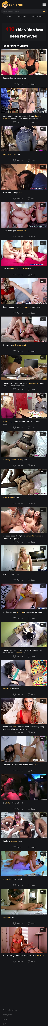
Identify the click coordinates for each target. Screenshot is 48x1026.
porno (24, 459)
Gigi (4, 803)
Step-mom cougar (11, 192)
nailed (16, 498)
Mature (6, 269)
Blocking (14, 841)
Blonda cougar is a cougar (14, 307)
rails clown (15, 688)
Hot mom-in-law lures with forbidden (18, 765)
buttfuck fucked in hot (18, 269)
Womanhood (17, 803)
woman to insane (33, 536)
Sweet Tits (7, 879)
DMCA (5, 1019)
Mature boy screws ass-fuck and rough (19, 116)
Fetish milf (7, 688)
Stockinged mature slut (12, 459)
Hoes (19, 841)
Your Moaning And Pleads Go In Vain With (20, 955)
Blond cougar (8, 421)
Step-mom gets (10, 231)
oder (24, 653)
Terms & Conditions (10, 1010)
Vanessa (20, 612)
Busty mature (8, 498)
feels (14, 726)
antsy (27, 307)
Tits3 (12, 917)
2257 (4, 1024)
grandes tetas (32, 383)
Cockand (7, 841)
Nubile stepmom (10, 612)
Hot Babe (40, 955)
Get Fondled (16, 879)
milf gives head (19, 345)
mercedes (18, 653)
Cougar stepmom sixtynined (14, 78)
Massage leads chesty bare (14, 536)
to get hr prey (35, 307)
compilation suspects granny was (24, 119)
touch (36, 765)
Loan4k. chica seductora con (15, 383)
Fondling (6, 917)
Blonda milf (7, 726)
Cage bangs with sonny (33, 612)
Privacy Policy (7, 1015)
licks (20, 192)
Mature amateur (9, 154)
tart (18, 154)
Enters (8, 803)
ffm (29, 269)
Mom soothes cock (11, 574)
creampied (21, 231)
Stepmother (8, 345)
